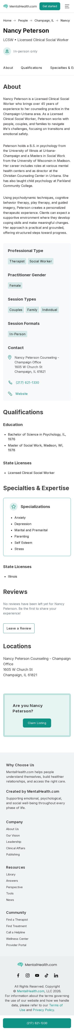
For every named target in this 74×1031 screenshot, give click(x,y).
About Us (12, 829)
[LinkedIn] (56, 975)
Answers (12, 880)
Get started (50, 6)
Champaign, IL (44, 20)
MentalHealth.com (30, 991)
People (23, 20)
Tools (10, 893)
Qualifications (31, 68)
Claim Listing (37, 723)
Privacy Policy (43, 1010)
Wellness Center (17, 939)
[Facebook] (18, 975)
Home (7, 20)
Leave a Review (19, 628)
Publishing (13, 854)
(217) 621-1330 (27, 382)
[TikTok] (46, 975)
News (10, 900)
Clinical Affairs (15, 848)
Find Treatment (16, 926)
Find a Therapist (17, 919)
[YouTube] (37, 975)
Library (10, 874)
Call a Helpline (15, 932)
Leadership (13, 842)
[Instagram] (27, 975)
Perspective (14, 887)
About (8, 68)
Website (21, 394)
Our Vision (13, 835)
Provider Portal (16, 945)
